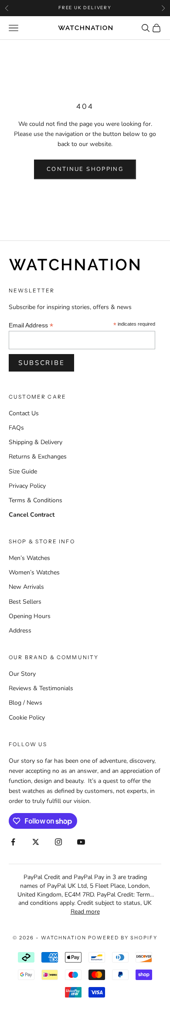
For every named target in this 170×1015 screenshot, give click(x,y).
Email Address (31, 325)
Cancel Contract (31, 515)
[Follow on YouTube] (81, 842)
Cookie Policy (27, 717)
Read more (85, 911)
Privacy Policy (27, 486)
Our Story (22, 674)
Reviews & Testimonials (41, 688)
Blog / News (25, 703)
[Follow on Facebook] (13, 842)
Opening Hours (30, 616)
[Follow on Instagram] (58, 842)
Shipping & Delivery (35, 442)
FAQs (16, 428)
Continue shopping (85, 169)
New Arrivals (26, 587)
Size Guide (23, 471)
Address (20, 630)
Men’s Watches (29, 558)
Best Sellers (25, 602)
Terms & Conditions (35, 500)
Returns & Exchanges (38, 456)
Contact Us (24, 413)
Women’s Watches (34, 572)
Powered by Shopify (122, 938)
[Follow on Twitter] (35, 842)
